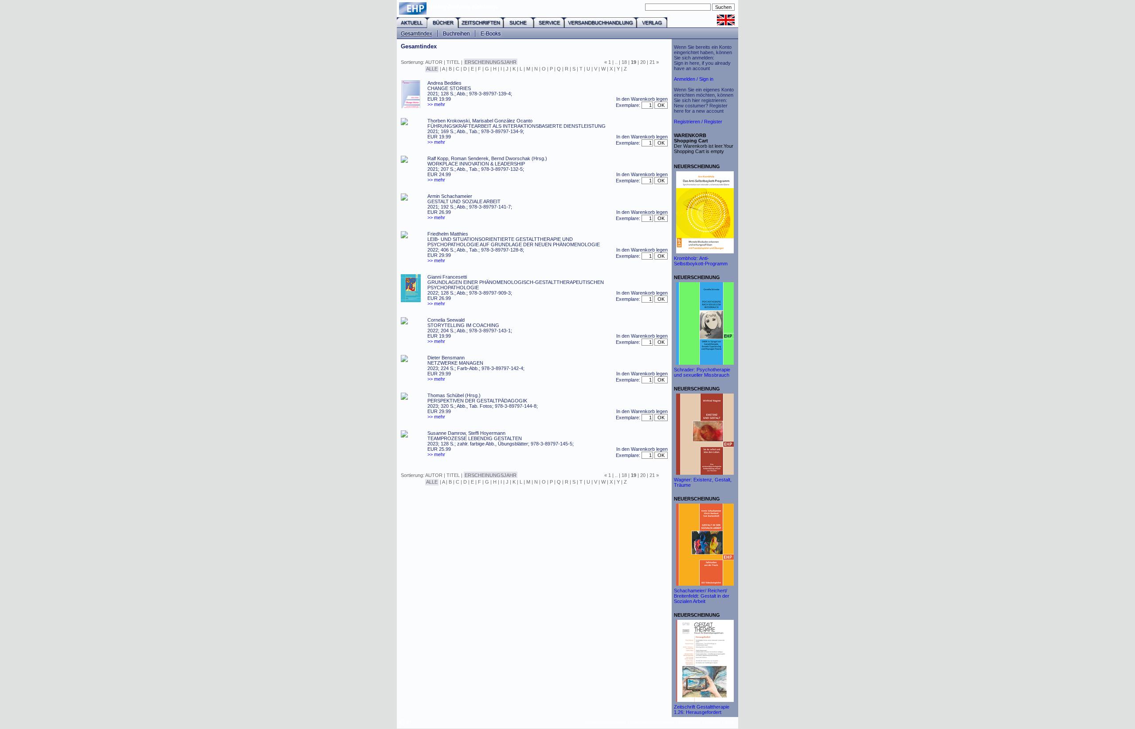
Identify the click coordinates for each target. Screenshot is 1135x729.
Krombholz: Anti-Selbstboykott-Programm (701, 261)
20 (643, 62)
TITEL (453, 62)
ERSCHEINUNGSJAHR (491, 62)
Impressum (689, 722)
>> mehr (436, 104)
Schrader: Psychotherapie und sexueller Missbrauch (702, 372)
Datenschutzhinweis (605, 722)
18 (624, 62)
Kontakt (712, 722)
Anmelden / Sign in (693, 79)
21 (652, 62)
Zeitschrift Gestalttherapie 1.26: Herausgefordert (701, 709)
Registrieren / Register (698, 121)
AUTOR (433, 62)
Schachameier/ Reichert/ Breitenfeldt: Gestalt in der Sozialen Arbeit (701, 596)
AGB (729, 722)
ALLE (432, 68)
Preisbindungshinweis (652, 722)
